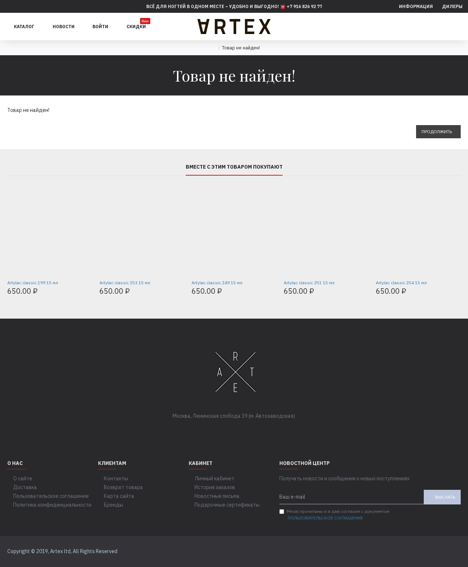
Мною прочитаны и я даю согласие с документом (338, 514)
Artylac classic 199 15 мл (32, 282)
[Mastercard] (454, 551)
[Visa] (440, 551)
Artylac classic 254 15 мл (401, 282)
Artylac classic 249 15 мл (217, 282)
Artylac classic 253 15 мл (124, 282)
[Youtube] (255, 430)
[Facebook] (212, 430)
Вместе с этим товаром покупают (234, 167)
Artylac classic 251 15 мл (309, 282)
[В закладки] (57, 273)
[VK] (226, 430)
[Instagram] (241, 430)
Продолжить (437, 131)
